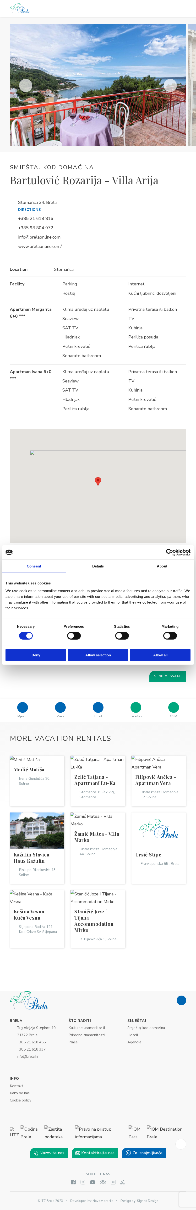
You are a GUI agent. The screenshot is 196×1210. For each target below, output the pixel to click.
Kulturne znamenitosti (87, 1027)
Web (60, 716)
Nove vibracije (103, 1201)
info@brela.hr (27, 1056)
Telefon (136, 716)
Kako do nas (20, 1093)
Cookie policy (20, 1100)
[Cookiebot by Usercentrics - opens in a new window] (170, 552)
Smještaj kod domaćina (146, 1027)
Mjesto (22, 716)
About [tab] (162, 566)
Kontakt (16, 1086)
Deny (36, 655)
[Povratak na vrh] (181, 1000)
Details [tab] (98, 566)
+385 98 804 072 (35, 228)
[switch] (74, 636)
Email (98, 716)
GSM (173, 716)
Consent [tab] (34, 566)
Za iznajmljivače (147, 1153)
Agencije (134, 1042)
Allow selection (98, 655)
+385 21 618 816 (35, 218)
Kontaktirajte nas (97, 1153)
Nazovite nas (51, 1153)
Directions (29, 209)
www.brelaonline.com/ (40, 246)
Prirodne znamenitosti (87, 1035)
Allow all (160, 655)
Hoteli (132, 1035)
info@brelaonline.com (39, 237)
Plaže (73, 1042)
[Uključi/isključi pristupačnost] (180, 1144)
